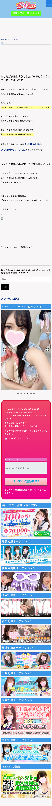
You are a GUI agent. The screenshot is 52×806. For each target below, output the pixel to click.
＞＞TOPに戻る (10, 299)
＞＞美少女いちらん (13, 150)
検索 (5, 287)
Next (47, 350)
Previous (5, 350)
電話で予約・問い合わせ (26, 13)
